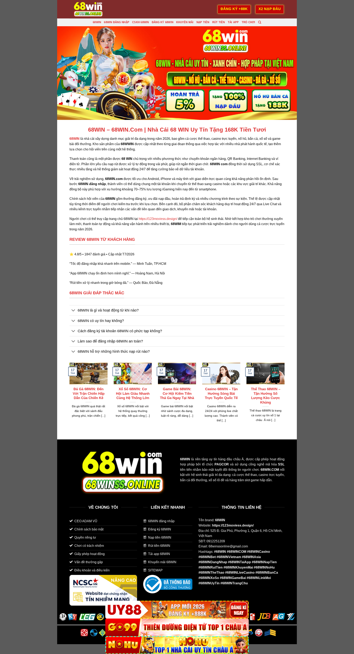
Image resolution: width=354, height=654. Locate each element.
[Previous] (69, 397)
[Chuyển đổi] (73, 310)
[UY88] (177, 610)
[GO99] (177, 627)
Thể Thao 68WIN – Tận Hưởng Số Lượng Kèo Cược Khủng (265, 395)
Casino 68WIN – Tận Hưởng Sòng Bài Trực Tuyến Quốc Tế (221, 393)
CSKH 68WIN (140, 22)
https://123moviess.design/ (158, 219)
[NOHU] (177, 645)
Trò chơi (248, 22)
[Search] (259, 22)
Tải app (233, 22)
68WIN (97, 22)
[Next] (285, 397)
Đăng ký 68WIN (162, 22)
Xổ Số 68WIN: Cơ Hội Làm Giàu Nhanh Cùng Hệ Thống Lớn (133, 393)
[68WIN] (89, 9)
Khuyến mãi (185, 22)
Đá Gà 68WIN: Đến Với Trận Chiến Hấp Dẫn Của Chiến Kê (88, 393)
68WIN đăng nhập (116, 22)
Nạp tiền (202, 22)
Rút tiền (218, 22)
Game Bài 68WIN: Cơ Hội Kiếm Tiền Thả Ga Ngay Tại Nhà (177, 393)
